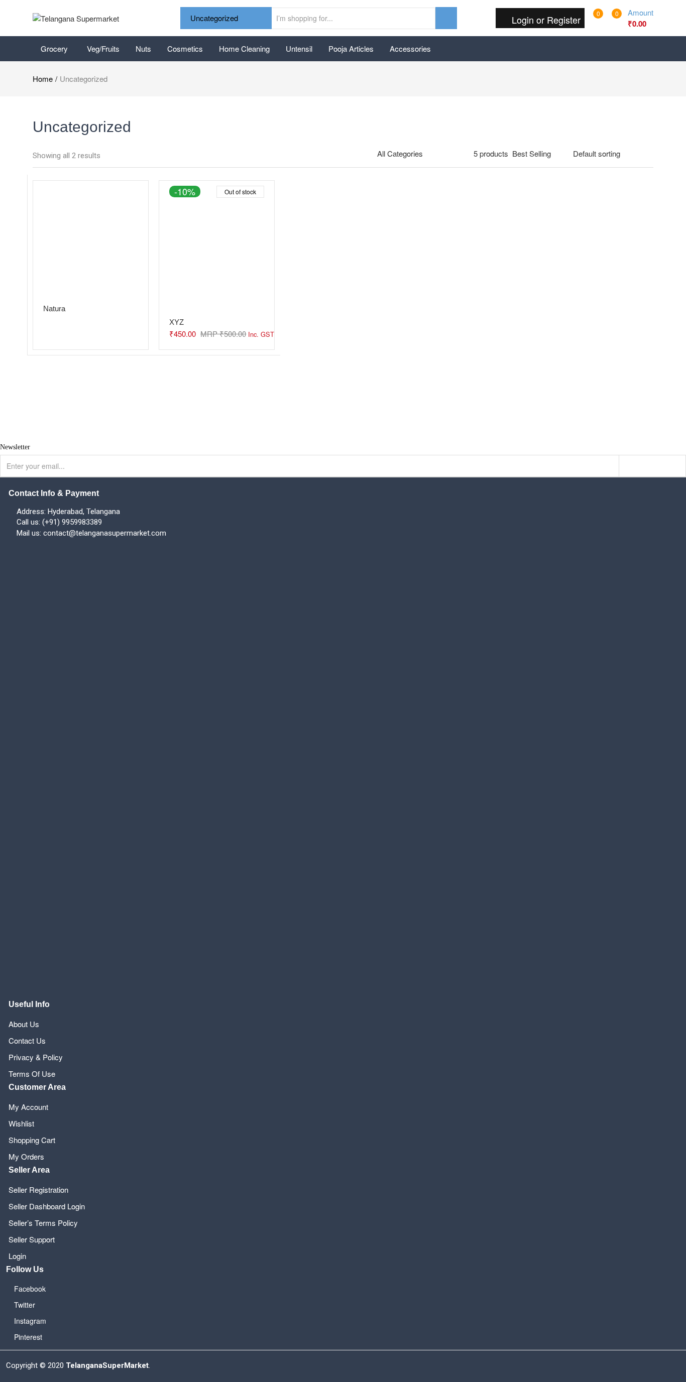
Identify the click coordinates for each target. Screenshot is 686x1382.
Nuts (143, 48)
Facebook (30, 1289)
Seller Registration (38, 1189)
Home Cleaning (244, 48)
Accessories (410, 48)
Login (17, 1255)
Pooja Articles (351, 48)
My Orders (26, 1156)
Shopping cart (32, 1140)
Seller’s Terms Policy (43, 1222)
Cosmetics (185, 48)
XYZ (176, 322)
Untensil (299, 48)
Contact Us (27, 1040)
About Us (24, 1024)
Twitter (24, 1305)
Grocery (55, 48)
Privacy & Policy (36, 1057)
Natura (54, 308)
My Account (28, 1106)
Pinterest (28, 1337)
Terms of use (32, 1073)
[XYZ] (216, 243)
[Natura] (90, 236)
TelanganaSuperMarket (107, 1365)
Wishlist (21, 1123)
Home (43, 78)
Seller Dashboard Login (47, 1206)
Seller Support (32, 1239)
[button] (629, 18)
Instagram (30, 1321)
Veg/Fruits (103, 48)
